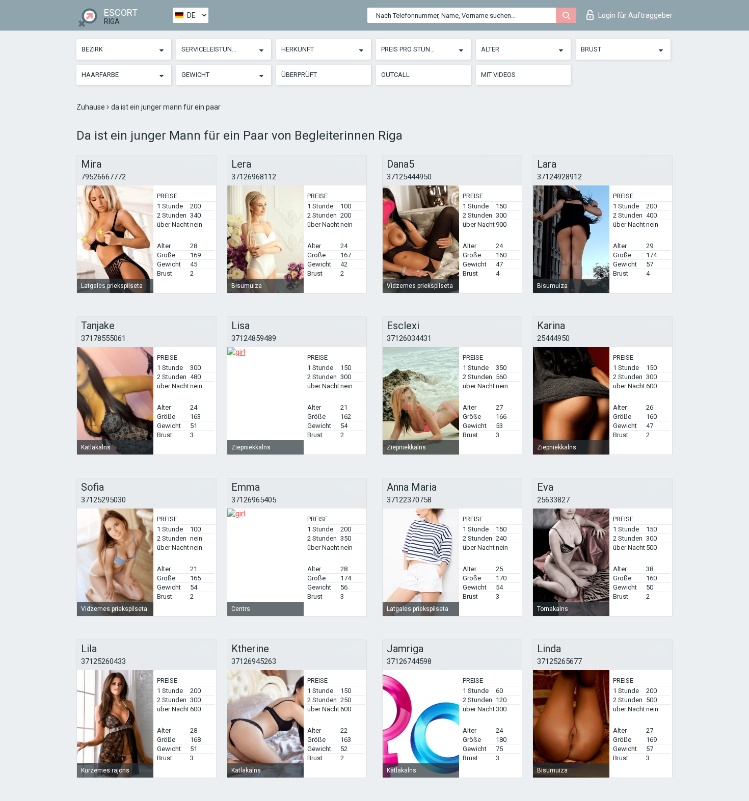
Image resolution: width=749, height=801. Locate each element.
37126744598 (409, 661)
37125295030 (103, 499)
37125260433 (103, 661)
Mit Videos (498, 74)
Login (635, 15)
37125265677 (559, 661)
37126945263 (253, 661)
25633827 (553, 499)
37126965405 (253, 499)
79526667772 (103, 176)
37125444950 (409, 176)
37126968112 (253, 176)
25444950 (553, 338)
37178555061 (103, 338)
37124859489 (253, 338)
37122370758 (409, 499)
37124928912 (559, 176)
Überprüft (299, 74)
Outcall (395, 74)
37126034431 (409, 338)
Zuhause (91, 107)
